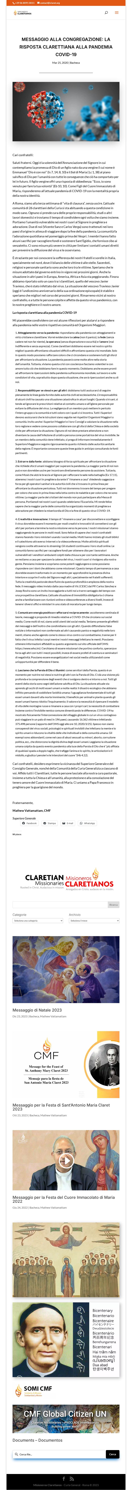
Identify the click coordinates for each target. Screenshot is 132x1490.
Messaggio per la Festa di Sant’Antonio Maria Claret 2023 (61, 1107)
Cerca (112, 1454)
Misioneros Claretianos (47, 1485)
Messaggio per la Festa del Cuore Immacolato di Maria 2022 (64, 1199)
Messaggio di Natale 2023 (37, 1010)
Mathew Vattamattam (53, 1016)
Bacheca (75, 62)
